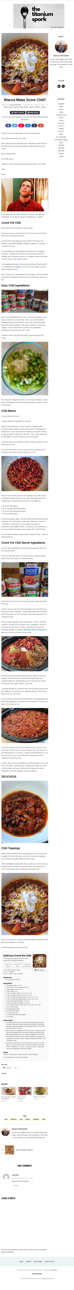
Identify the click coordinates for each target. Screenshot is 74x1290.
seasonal (36, 1119)
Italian (61, 134)
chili (6, 1119)
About (22, 1262)
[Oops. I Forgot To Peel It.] (9, 1150)
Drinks (61, 120)
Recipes (38, 107)
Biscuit (6, 107)
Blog (10, 107)
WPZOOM (54, 1270)
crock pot (14, 1119)
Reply (31, 1178)
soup (43, 1119)
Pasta (61, 142)
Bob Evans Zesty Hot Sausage (34, 630)
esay (21, 1119)
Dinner (26, 107)
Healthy (31, 107)
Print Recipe (34, 113)
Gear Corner (38, 1262)
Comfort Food (18, 107)
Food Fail (61, 123)
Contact (29, 1262)
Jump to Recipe (18, 113)
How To (61, 131)
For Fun (61, 126)
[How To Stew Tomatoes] (25, 1091)
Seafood (61, 148)
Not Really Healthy (61, 140)
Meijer (18, 267)
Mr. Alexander (61, 137)
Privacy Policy (49, 1262)
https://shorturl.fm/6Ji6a (20, 1181)
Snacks (61, 153)
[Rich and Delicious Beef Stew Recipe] (8, 1091)
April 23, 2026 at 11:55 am (20, 1178)
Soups (43, 107)
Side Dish (61, 151)
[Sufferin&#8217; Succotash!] (40, 1091)
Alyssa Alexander (15, 105)
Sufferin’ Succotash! (39, 1097)
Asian (61, 106)
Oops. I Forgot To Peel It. (24, 1150)
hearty (28, 1119)
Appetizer (61, 104)
